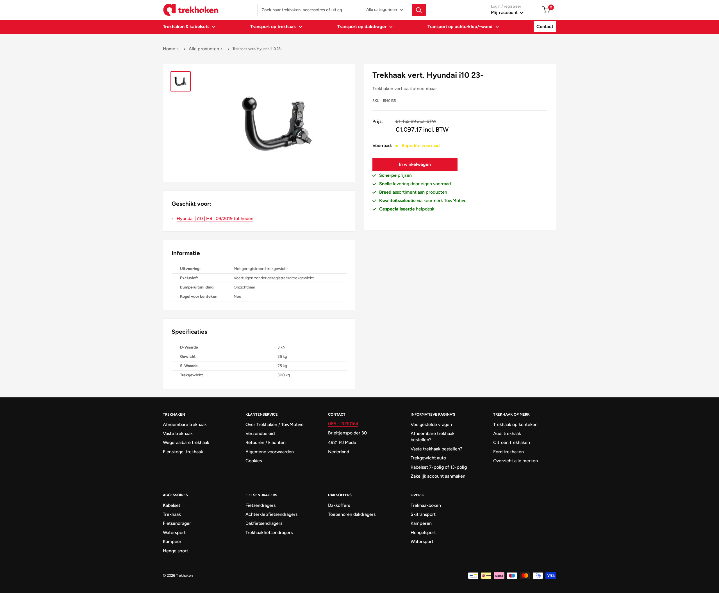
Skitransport (423, 514)
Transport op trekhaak (273, 26)
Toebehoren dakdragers (352, 514)
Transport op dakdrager (361, 26)
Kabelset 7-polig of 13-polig (439, 467)
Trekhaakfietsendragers (269, 532)
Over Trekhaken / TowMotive (274, 424)
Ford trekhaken (508, 451)
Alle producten (204, 48)
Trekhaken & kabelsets (186, 26)
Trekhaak (172, 514)
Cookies (253, 460)
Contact (544, 26)
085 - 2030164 (343, 423)
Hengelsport (175, 550)
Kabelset (171, 505)
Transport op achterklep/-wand (460, 26)
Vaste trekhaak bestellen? (436, 449)
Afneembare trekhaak (185, 424)
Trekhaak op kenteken (515, 424)
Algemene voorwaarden (269, 451)
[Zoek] (419, 10)
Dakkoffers (339, 505)
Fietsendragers (260, 505)
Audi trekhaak (507, 433)
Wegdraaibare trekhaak (186, 442)
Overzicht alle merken (515, 460)
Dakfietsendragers (263, 523)
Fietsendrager (177, 523)
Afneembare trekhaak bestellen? (432, 436)
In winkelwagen (415, 164)
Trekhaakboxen (426, 505)
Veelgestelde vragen (431, 424)
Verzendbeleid (260, 433)
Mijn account (505, 12)
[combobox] (308, 10)
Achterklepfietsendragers (271, 514)
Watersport (174, 532)
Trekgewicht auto (428, 458)
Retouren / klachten (265, 442)
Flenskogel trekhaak (183, 451)
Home (169, 48)
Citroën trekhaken (511, 442)
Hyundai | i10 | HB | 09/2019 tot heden (215, 218)
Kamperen (421, 523)
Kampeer (172, 541)
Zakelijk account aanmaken (438, 476)
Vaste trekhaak (178, 433)
